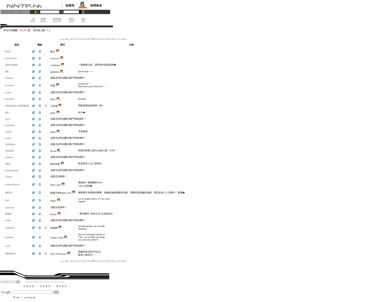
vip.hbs (7, 246)
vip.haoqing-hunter (11, 170)
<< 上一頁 (63, 39)
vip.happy (8, 176)
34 (74, 39)
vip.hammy (9, 157)
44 (98, 39)
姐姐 (7, 71)
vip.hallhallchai (10, 144)
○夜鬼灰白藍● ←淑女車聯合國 (17, 106)
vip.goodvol (9, 78)
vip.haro (8, 220)
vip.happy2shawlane (12, 184)
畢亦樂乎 (8, 214)
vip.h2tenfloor (10, 125)
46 (103, 39)
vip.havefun (9, 237)
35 (76, 39)
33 (71, 39)
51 (115, 39)
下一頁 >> (123, 39)
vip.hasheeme (10, 227)
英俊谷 (7, 164)
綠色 (7, 112)
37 (81, 39)
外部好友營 (9, 151)
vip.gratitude (9, 99)
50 (112, 39)
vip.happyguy (10, 207)
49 (110, 39)
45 (100, 39)
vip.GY (7, 119)
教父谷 (7, 51)
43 (96, 39)
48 (108, 39)
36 (79, 39)
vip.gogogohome (11, 58)
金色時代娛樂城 (11, 65)
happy (7, 200)
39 (86, 39)
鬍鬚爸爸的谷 (10, 253)
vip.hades (8, 131)
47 (105, 39)
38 (83, 39)
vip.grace (8, 92)
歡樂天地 (8, 192)
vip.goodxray (9, 85)
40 (88, 39)
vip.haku (8, 138)
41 (90, 39)
